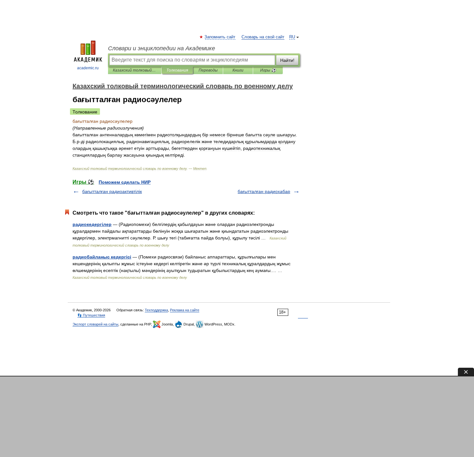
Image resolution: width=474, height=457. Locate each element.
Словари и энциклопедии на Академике (161, 48)
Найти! (287, 60)
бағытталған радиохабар (264, 191)
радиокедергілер (92, 224)
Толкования (177, 70)
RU (292, 37)
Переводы (208, 70)
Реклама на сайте (184, 310)
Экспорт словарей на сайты (95, 324)
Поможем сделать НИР (125, 182)
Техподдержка (156, 310)
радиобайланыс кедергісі (102, 256)
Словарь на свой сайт (263, 37)
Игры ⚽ (268, 70)
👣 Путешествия (91, 315)
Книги (237, 70)
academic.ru (88, 68)
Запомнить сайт (220, 37)
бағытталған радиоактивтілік (112, 191)
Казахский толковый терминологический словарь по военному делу (134, 70)
